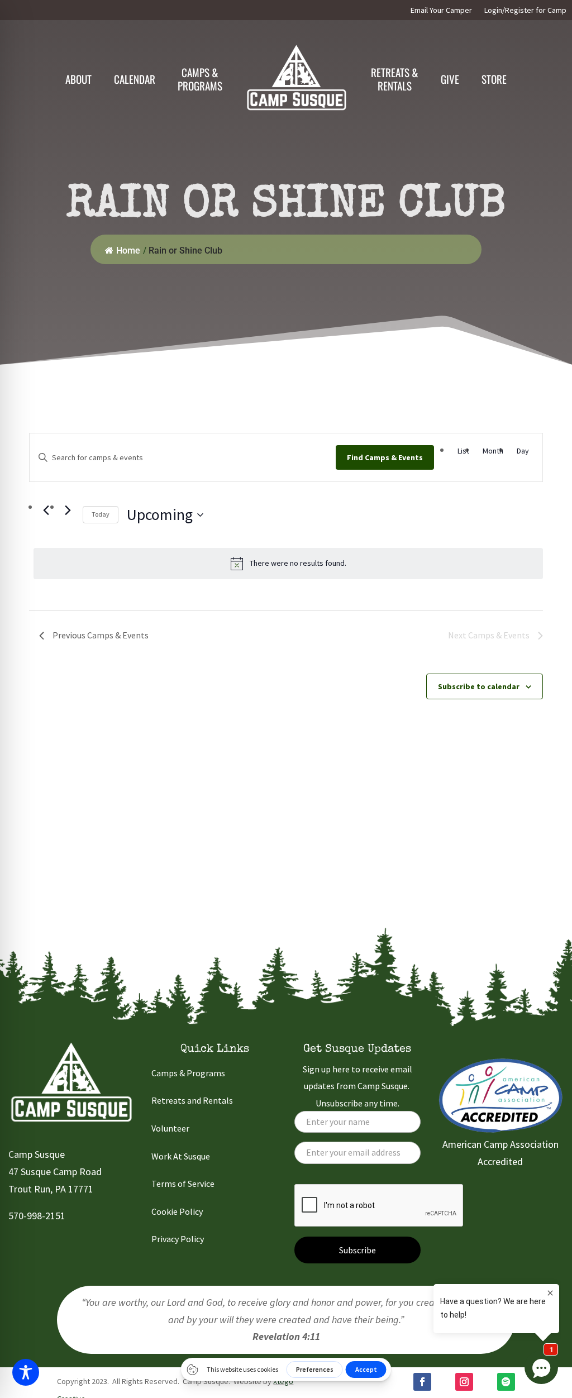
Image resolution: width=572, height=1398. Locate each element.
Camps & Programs (188, 1073)
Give (450, 79)
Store (494, 79)
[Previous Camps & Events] (46, 510)
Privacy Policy (177, 1238)
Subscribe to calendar (478, 686)
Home (128, 250)
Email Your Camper (441, 10)
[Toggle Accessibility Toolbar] (25, 1372)
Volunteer (170, 1128)
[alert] (288, 563)
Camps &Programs (200, 78)
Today (100, 514)
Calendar (134, 79)
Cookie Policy (177, 1211)
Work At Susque (180, 1156)
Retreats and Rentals (192, 1100)
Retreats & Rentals (394, 78)
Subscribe (357, 1250)
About (78, 79)
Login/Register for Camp (525, 10)
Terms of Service (182, 1183)
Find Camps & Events (385, 457)
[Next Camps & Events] (67, 510)
